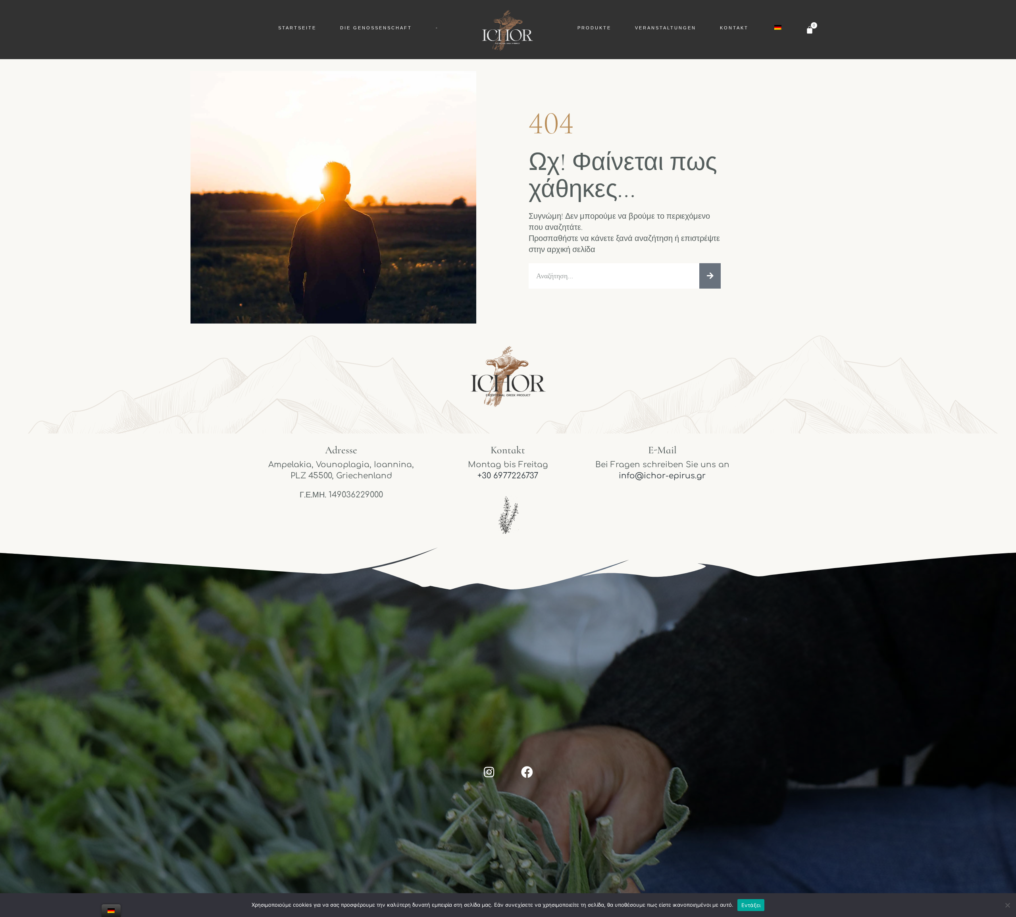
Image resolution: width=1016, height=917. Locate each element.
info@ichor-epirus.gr (662, 475)
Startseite (297, 27)
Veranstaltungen (665, 27)
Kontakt (734, 27)
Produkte (594, 27)
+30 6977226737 (507, 475)
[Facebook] (527, 772)
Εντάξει (751, 905)
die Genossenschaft (376, 27)
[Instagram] (489, 772)
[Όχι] (1007, 909)
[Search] (710, 276)
